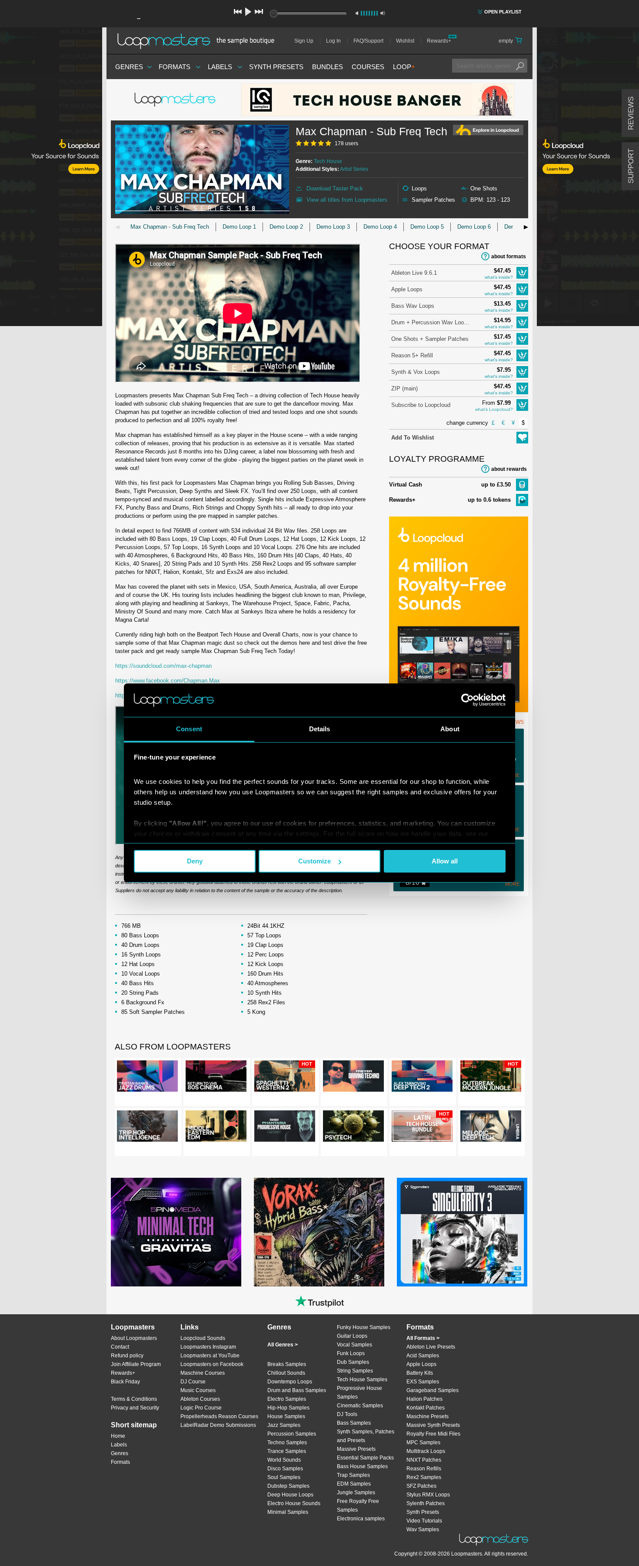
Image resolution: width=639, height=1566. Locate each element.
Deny (195, 861)
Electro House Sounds (293, 1503)
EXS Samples (422, 1382)
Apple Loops (407, 289)
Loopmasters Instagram (208, 1347)
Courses (368, 66)
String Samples (355, 1371)
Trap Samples (353, 1475)
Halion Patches (424, 1399)
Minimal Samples (287, 1512)
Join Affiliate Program (136, 1364)
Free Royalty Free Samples (358, 1505)
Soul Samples (283, 1477)
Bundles (327, 66)
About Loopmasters (134, 1338)
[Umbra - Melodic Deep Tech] (490, 1127)
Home (118, 1436)
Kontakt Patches (425, 1408)
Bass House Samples (362, 1466)
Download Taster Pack (334, 188)
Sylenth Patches (425, 1503)
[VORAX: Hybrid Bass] (319, 1232)
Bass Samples (354, 1423)
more (512, 883)
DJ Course (193, 1382)
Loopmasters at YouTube (210, 1356)
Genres (129, 66)
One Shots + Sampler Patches (430, 339)
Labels (220, 66)
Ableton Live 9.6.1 (414, 273)
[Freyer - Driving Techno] (353, 1077)
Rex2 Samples (423, 1477)
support (631, 166)
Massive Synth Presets (433, 1425)
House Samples (286, 1416)
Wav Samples (422, 1529)
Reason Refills (423, 1469)
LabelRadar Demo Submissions (218, 1425)
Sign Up (303, 40)
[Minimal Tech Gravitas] (176, 1232)
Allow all (445, 861)
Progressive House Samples (359, 1392)
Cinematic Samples (360, 1406)
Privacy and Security (135, 1408)
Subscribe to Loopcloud (420, 405)
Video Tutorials (424, 1521)
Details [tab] (319, 729)
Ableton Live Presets (430, 1347)
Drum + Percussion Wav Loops (430, 322)
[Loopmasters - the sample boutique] (198, 40)
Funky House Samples (363, 1327)
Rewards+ (439, 40)
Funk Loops (351, 1353)
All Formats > (422, 1338)
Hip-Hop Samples (288, 1408)
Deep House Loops (290, 1495)
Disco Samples (285, 1469)
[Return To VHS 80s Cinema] (216, 1077)
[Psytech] (353, 1127)
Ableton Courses (200, 1399)
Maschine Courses (202, 1373)
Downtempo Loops (289, 1382)
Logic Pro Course (201, 1408)
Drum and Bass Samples (296, 1390)
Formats (174, 66)
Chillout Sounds (286, 1373)
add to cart (522, 273)
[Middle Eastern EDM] (216, 1127)
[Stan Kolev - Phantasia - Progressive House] (284, 1127)
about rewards (509, 469)
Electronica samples (361, 1519)
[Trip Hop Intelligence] (147, 1127)
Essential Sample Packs (365, 1458)
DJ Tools (347, 1414)
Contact (120, 1347)
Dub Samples (353, 1362)
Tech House (328, 161)
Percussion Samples (291, 1434)
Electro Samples (286, 1399)
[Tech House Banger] (377, 99)
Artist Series (354, 169)
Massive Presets (356, 1449)
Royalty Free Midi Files (433, 1434)
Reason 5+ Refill (412, 355)
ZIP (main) (404, 388)
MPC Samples (423, 1442)
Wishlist (405, 40)
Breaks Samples (286, 1364)
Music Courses (198, 1390)
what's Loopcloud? (494, 409)
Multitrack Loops (425, 1451)
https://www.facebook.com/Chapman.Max (167, 680)
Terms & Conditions (134, 1399)
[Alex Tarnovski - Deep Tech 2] (422, 1077)
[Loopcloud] (51, 178)
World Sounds (284, 1460)
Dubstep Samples (288, 1486)
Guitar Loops (352, 1336)
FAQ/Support (368, 40)
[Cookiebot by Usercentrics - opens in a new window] (467, 699)
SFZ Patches (421, 1486)
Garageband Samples (432, 1390)
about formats (508, 256)
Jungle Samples (356, 1492)
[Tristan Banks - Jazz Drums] (147, 1077)
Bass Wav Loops (412, 306)
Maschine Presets (427, 1416)
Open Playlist (503, 11)
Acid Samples (422, 1356)
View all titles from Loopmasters (346, 200)
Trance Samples (286, 1451)
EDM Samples (354, 1484)
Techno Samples (287, 1442)
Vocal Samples (354, 1345)
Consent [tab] (189, 729)
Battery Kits (419, 1373)
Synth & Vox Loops (415, 372)
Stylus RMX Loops (428, 1495)
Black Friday (125, 1382)
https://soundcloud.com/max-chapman (163, 666)
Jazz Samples (283, 1425)
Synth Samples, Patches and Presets (365, 1436)
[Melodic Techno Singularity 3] (462, 1232)
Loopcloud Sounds (202, 1338)
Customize (314, 861)
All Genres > (282, 1345)
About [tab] (449, 729)
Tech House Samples (362, 1379)
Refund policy (127, 1356)
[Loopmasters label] (176, 100)
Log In (333, 40)
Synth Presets (276, 66)
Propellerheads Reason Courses (219, 1416)
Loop (404, 66)
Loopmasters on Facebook (211, 1364)
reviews (631, 113)
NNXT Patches (423, 1460)
